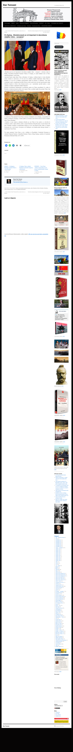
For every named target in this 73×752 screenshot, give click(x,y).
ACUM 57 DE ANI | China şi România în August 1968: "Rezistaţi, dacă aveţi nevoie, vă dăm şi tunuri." (61, 124)
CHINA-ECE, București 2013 (60, 574)
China (17, 23)
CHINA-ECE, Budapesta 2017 (60, 575)
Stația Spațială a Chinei (59, 638)
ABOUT (13, 23)
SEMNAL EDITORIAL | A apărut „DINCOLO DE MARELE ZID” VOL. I (61, 479)
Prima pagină (7, 23)
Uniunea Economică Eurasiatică (60, 640)
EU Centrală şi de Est (23, 188)
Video (56, 645)
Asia (56, 564)
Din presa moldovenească (59, 596)
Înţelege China (57, 611)
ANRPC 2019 (57, 551)
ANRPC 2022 (57, 555)
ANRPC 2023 (57, 556)
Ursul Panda (57, 642)
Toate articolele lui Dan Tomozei (20, 182)
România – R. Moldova (59, 631)
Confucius (57, 583)
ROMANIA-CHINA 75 (59, 633)
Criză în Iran (57, 588)
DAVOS (56, 590)
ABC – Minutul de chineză (60, 537)
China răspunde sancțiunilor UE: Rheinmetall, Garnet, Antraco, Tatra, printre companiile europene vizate (61, 482)
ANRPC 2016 (57, 549)
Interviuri (57, 613)
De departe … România (59, 591)
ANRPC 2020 (57, 552)
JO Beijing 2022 (58, 614)
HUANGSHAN (58, 610)
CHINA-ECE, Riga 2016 (59, 577)
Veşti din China (10, 189)
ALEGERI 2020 (58, 543)
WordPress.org (58, 716)
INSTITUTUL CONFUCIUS (10, 26)
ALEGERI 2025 (58, 546)
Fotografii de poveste (59, 608)
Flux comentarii (58, 714)
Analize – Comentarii (59, 547)
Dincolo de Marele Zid (59, 599)
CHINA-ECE (57, 572)
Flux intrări (57, 713)
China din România (34, 23)
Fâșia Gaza (57, 606)
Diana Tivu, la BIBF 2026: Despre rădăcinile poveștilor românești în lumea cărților (61, 500)
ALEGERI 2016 (58, 541)
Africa (56, 538)
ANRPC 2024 (57, 557)
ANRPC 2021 (57, 554)
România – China (58, 629)
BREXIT (57, 566)
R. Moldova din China (21, 26)
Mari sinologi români (59, 615)
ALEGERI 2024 (58, 545)
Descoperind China (58, 592)
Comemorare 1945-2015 (59, 582)
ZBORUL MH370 (58, 646)
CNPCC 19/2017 (58, 581)
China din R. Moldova (24, 23)
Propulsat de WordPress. (60, 726)
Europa (56, 604)
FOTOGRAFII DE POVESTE (57, 23)
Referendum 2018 (58, 624)
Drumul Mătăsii (58, 600)
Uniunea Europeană (58, 641)
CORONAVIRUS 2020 (59, 586)
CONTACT (41, 23)
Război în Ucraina (58, 623)
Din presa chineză (58, 595)
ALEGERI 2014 (58, 540)
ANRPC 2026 (57, 560)
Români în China (36, 188)
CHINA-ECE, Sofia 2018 (59, 578)
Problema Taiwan (58, 620)
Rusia (56, 635)
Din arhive (57, 593)
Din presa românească (59, 597)
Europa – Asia (57, 605)
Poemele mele (57, 619)
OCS (56, 618)
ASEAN (56, 563)
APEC (56, 561)
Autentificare (57, 712)
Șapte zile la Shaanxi (58, 636)
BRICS (56, 568)
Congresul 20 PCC (58, 584)
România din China (36, 26)
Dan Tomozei (9, 4)
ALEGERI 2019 (58, 542)
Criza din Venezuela (58, 587)
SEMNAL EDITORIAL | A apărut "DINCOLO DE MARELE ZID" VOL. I (61, 117)
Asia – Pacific (57, 565)
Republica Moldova (58, 626)
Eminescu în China (58, 601)
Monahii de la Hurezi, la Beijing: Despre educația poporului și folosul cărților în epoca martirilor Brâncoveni (61, 494)
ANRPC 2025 (57, 559)
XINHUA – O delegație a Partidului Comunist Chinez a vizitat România (10, 168)
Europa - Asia (30, 188)
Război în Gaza (58, 622)
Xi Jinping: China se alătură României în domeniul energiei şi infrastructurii (26, 168)
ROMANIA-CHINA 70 (59, 632)
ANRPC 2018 (57, 550)
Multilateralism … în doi (59, 617)
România (29, 26)
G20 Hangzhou (58, 609)
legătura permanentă (21, 189)
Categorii (56, 536)
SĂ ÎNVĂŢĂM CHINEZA (47, 26)
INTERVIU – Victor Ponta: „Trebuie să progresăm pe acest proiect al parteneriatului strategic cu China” (41, 168)
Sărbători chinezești (58, 637)
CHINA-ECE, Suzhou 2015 (60, 579)
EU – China (47, 23)
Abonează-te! (59, 46)
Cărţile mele (57, 569)
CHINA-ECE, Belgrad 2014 (60, 573)
